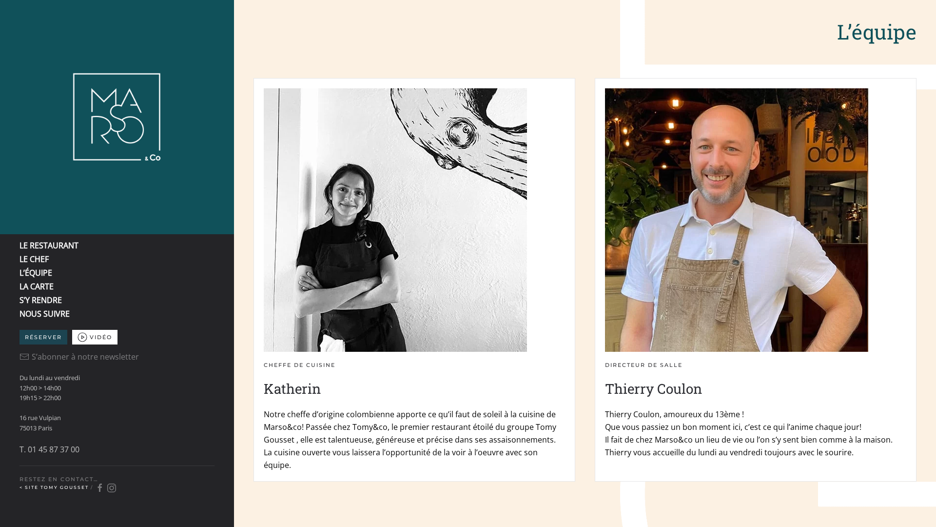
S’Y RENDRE (41, 300)
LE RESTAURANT (49, 245)
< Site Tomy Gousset (55, 487)
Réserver (43, 337)
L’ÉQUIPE (36, 272)
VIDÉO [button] (101, 337)
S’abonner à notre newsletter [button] (85, 356)
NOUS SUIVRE (45, 313)
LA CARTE (37, 286)
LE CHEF (34, 259)
